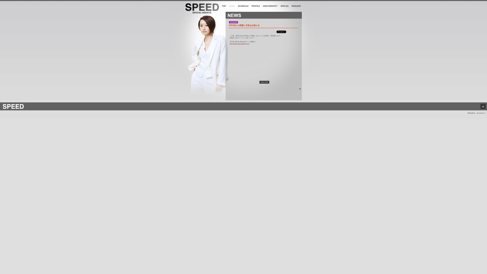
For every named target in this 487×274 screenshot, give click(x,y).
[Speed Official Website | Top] (223, 6)
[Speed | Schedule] (243, 6)
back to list (264, 82)
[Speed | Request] (296, 6)
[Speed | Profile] (255, 6)
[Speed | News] (231, 6)
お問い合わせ (471, 113)
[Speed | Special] (284, 6)
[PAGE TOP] (300, 89)
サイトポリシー (481, 113)
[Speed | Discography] (269, 6)
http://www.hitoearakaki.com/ (239, 44)
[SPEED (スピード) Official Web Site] (13, 109)
